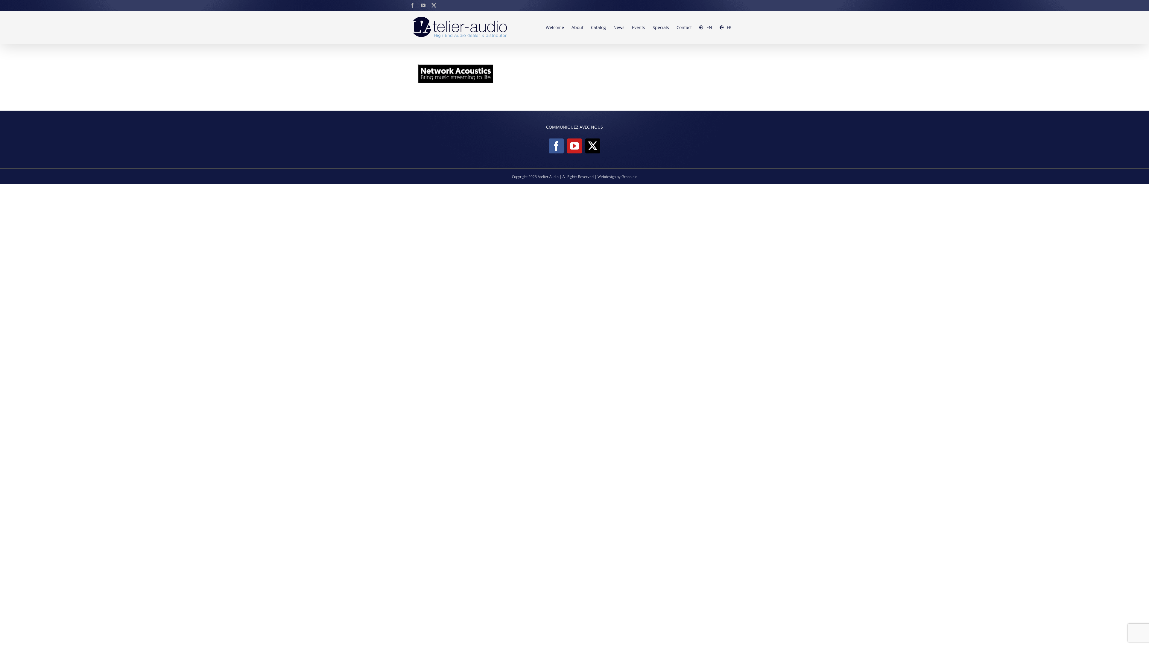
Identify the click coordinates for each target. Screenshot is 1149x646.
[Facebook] (556, 145)
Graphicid (629, 176)
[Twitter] (592, 145)
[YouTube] (574, 145)
